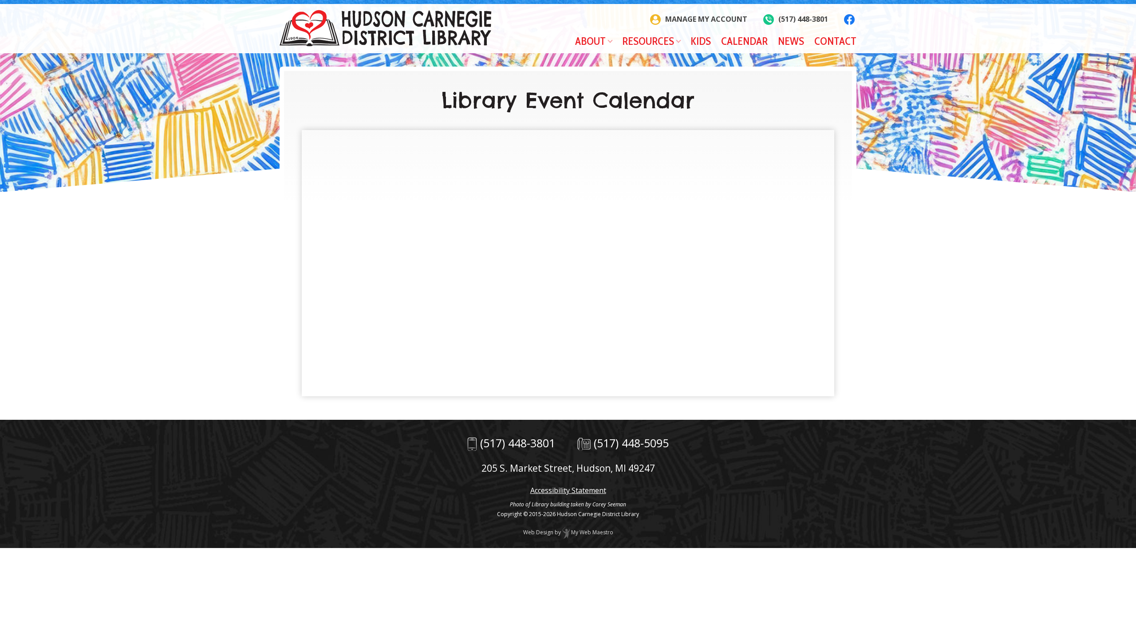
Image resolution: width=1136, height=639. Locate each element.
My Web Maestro (591, 532)
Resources (648, 41)
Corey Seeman (609, 504)
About (590, 41)
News (791, 41)
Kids (700, 41)
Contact (835, 41)
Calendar (744, 41)
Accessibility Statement (568, 490)
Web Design (538, 532)
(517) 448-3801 (517, 442)
